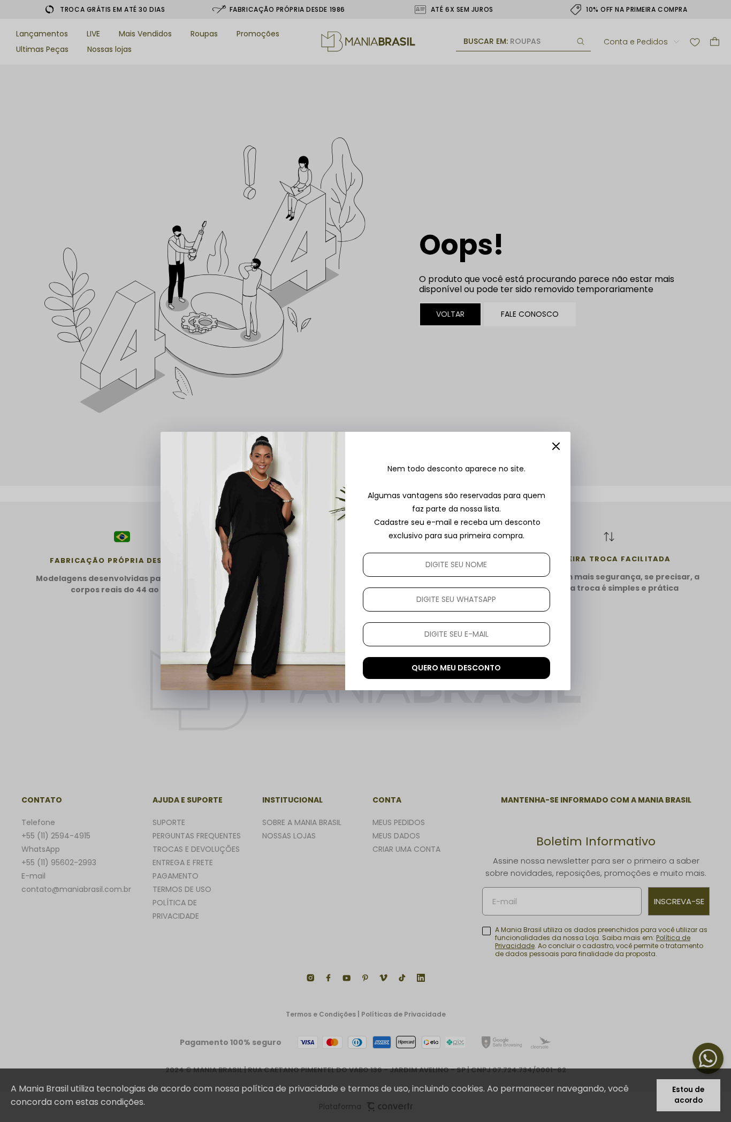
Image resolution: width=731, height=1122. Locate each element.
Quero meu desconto (456, 667)
